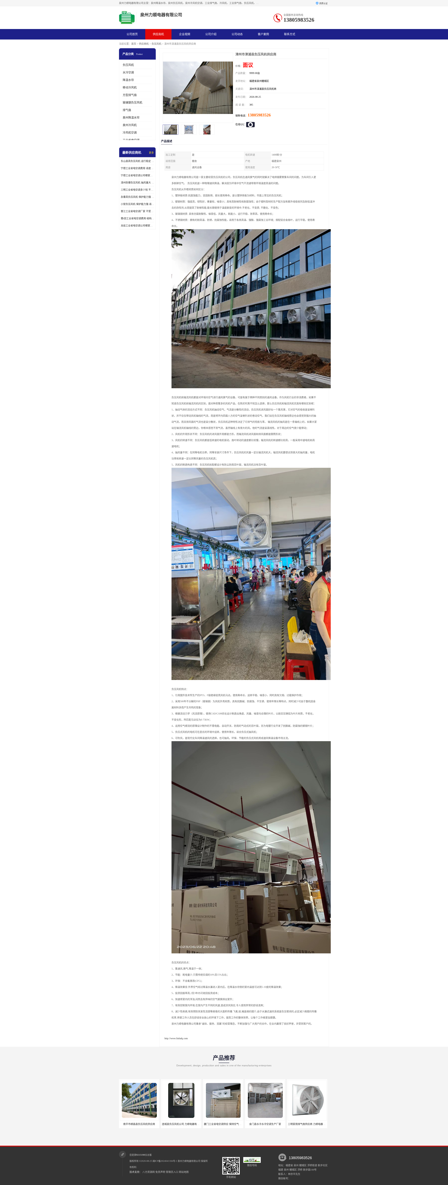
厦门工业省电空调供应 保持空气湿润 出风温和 (145, 1124)
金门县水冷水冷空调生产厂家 (181, 1124)
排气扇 (127, 110)
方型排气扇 (130, 95)
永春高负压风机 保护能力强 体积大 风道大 (137, 197)
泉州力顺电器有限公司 (189, 1161)
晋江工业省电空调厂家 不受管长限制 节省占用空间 (137, 211)
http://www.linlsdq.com (176, 1038)
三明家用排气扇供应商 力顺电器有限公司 (226, 1124)
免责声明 (160, 1172)
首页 (133, 43)
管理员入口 (172, 1172)
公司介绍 (210, 34)
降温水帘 (128, 79)
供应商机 (158, 34)
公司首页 (132, 34)
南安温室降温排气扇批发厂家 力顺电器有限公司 (314, 1124)
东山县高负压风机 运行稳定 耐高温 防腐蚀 (137, 161)
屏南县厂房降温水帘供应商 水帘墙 (265, 1124)
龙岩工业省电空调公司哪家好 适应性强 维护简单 (137, 225)
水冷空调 (128, 72)
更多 (151, 152)
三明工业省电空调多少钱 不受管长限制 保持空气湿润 (137, 189)
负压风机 (156, 43)
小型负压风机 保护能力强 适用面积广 (137, 204)
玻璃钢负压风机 (132, 102)
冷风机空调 (130, 132)
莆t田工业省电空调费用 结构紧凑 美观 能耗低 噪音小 (137, 218)
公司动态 (237, 34)
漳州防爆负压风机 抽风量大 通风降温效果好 (137, 182)
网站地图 (184, 1172)
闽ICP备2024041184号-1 (165, 1161)
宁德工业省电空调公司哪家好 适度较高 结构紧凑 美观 (137, 175)
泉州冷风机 (130, 125)
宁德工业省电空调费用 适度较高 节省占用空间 (137, 168)
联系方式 (289, 34)
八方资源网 (148, 1172)
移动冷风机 (130, 87)
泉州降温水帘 (131, 117)
